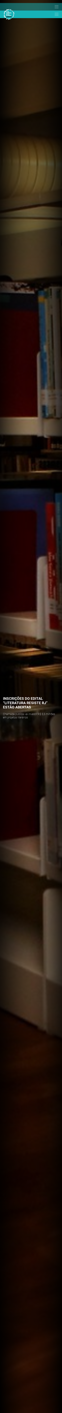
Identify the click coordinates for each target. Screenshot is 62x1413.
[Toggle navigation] (29, 6)
